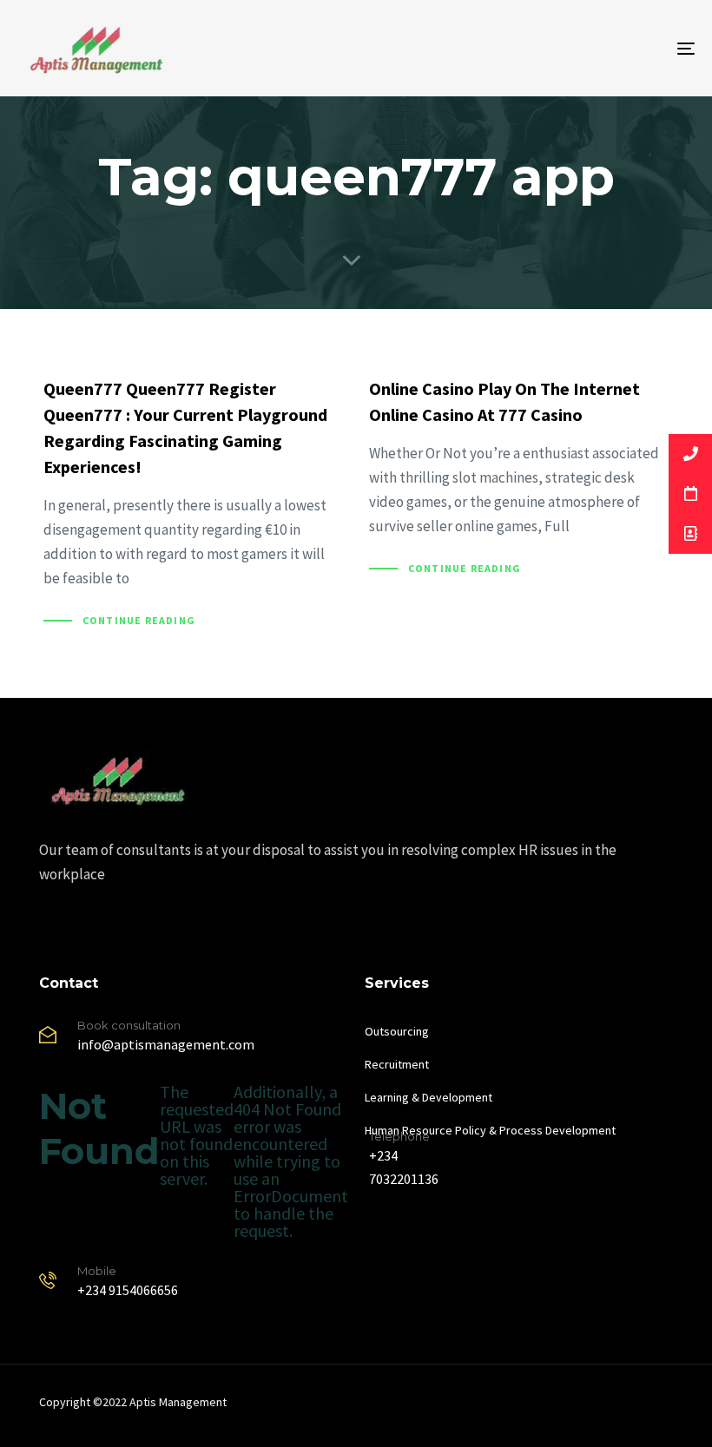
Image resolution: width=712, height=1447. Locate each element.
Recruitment (397, 1064)
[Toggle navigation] (582, 48)
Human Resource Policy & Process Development (490, 1130)
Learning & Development (428, 1097)
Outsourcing (397, 1031)
